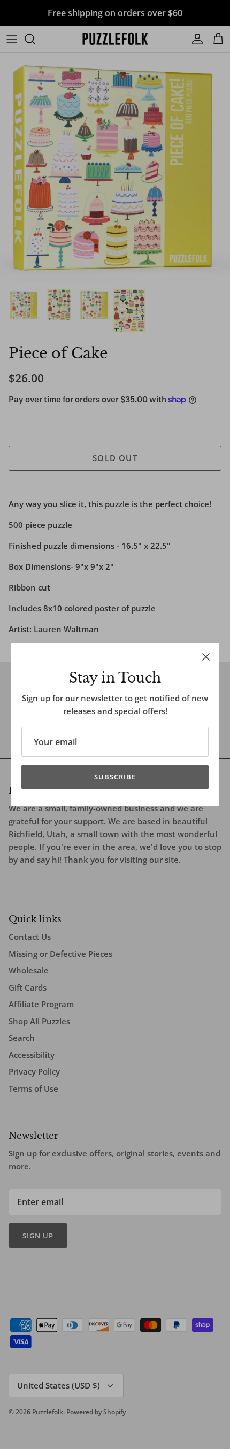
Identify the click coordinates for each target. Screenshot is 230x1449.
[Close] (206, 657)
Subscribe (115, 776)
